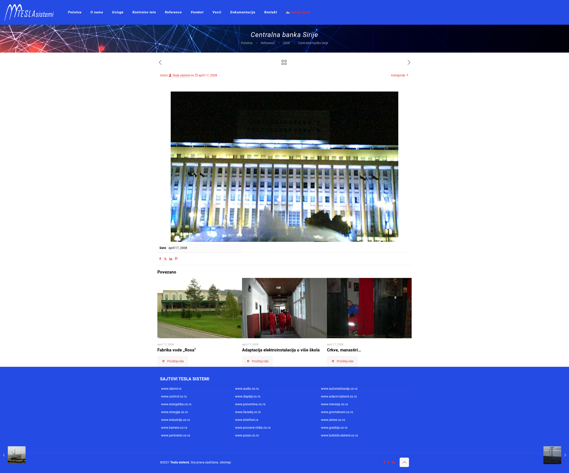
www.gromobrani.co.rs (337, 412)
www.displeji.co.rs (247, 396)
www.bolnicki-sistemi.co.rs (339, 435)
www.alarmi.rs (171, 388)
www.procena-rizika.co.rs (252, 427)
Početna (246, 43)
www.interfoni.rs (246, 420)
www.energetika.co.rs (176, 404)
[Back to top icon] (404, 462)
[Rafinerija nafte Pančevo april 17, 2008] (13, 455)
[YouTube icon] (389, 462)
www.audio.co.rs (247, 388)
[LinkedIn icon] (393, 462)
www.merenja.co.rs (334, 404)
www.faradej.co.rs (248, 412)
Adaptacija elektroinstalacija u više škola (281, 350)
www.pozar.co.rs (247, 435)
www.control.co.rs (174, 396)
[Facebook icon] (384, 462)
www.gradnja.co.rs (334, 427)
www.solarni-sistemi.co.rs (339, 396)
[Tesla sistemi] (30, 12)
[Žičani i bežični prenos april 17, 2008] (556, 455)
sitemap (225, 462)
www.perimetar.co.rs (175, 435)
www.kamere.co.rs (174, 427)
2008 (286, 43)
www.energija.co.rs (174, 412)
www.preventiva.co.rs (250, 404)
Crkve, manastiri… (344, 350)
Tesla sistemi (181, 75)
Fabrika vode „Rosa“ (176, 350)
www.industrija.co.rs (175, 420)
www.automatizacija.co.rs (339, 388)
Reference (267, 43)
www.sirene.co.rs (333, 420)
